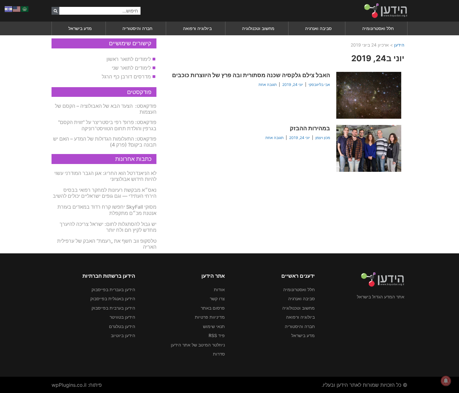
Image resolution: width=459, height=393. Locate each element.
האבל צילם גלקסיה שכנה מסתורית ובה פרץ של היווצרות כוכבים (251, 75)
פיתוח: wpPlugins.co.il (77, 385)
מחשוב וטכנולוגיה (258, 28)
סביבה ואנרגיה (318, 28)
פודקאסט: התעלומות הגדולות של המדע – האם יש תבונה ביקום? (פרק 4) (104, 142)
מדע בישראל (80, 28)
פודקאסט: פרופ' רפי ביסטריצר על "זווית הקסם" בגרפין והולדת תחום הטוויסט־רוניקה (107, 125)
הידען (399, 44)
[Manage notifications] (446, 381)
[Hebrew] (9, 8)
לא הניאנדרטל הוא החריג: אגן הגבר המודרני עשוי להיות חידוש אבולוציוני (105, 176)
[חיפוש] (55, 11)
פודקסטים (139, 92)
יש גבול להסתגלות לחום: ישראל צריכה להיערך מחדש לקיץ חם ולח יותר (108, 227)
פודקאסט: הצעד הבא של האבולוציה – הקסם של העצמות (105, 109)
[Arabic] (25, 8)
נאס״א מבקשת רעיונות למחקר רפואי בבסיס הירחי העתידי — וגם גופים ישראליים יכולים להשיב (104, 193)
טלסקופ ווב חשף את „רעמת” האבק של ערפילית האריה (106, 244)
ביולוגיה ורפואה (197, 28)
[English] (17, 8)
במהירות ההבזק (310, 128)
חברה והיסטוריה (137, 28)
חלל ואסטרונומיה (378, 28)
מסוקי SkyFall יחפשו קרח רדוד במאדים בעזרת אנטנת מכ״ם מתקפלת (106, 210)
